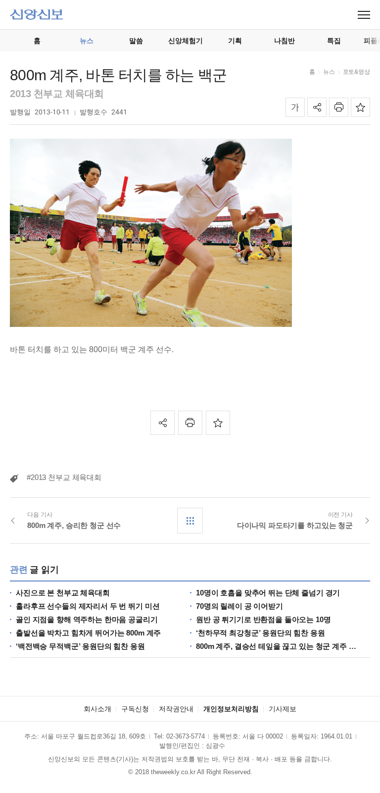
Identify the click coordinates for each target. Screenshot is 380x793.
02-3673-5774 (185, 736)
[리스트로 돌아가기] (190, 520)
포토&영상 (356, 71)
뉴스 (329, 71)
